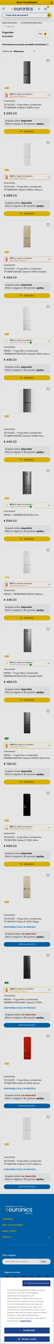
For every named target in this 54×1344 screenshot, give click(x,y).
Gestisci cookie (29, 1339)
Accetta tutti (29, 1330)
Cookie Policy (25, 1321)
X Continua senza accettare (36, 1283)
